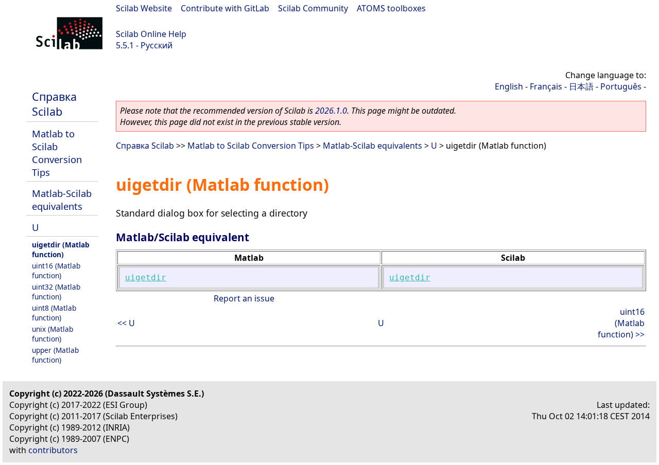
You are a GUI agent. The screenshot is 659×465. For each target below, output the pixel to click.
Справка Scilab (54, 104)
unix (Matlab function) (52, 334)
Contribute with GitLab (225, 8)
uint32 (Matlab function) (56, 291)
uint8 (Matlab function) (54, 313)
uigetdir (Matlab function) (61, 249)
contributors (53, 450)
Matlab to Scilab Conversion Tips (57, 152)
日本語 (581, 86)
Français (546, 86)
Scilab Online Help (151, 34)
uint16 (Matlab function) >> (621, 323)
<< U (126, 323)
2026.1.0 (331, 110)
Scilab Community (313, 8)
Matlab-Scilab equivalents (62, 199)
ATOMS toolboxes (391, 8)
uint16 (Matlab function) (56, 270)
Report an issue (244, 298)
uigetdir (145, 277)
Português (620, 86)
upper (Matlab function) (55, 355)
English (509, 86)
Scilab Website (144, 8)
